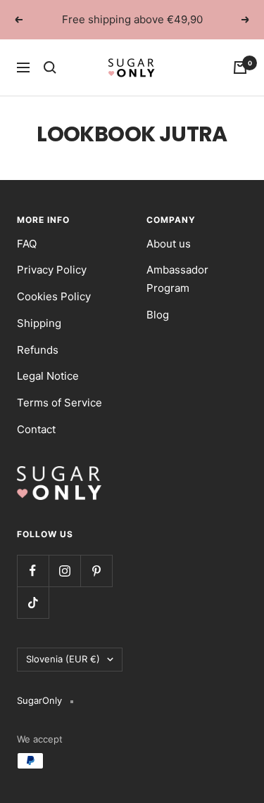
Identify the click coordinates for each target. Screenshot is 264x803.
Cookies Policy (54, 296)
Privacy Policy (52, 269)
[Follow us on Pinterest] (96, 570)
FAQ (27, 243)
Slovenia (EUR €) (63, 658)
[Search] (50, 67)
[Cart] (240, 67)
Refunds (37, 349)
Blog (157, 314)
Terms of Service (59, 402)
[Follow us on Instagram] (64, 570)
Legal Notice (48, 376)
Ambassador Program (177, 279)
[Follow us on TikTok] (33, 602)
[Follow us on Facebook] (33, 570)
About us (168, 243)
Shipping (39, 323)
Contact (36, 429)
